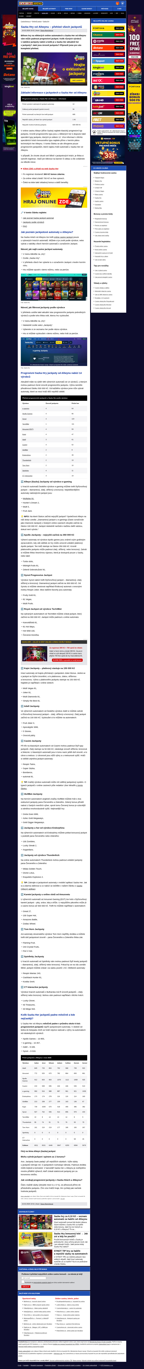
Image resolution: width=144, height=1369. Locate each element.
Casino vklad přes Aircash (103, 308)
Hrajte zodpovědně (25, 1196)
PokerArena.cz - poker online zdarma (67, 1311)
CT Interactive (27, 476)
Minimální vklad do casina (103, 291)
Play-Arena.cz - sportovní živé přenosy (68, 1324)
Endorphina (26, 455)
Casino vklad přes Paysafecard (104, 301)
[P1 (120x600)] (134, 81)
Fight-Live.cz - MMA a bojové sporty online (37, 1305)
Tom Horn (25, 465)
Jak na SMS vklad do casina (103, 294)
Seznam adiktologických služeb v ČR (61, 1360)
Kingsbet (28, 16)
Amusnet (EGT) (28, 429)
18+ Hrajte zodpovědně (90, 1365)
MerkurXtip (98, 208)
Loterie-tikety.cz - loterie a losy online (67, 1305)
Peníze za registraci (101, 225)
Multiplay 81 (28, 498)
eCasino (21, 16)
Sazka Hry (45, 13)
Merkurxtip (104, 13)
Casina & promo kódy (101, 232)
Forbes (80, 13)
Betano (73, 13)
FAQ (25, 226)
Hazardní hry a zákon (101, 256)
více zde (63, 1198)
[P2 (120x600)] (134, 151)
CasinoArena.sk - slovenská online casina (69, 1327)
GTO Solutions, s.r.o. (107, 1365)
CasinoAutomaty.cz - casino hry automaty (69, 1308)
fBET (117, 13)
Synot (24, 419)
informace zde (58, 1353)
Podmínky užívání (50, 1365)
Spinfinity (25, 470)
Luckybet (95, 13)
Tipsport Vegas (99, 177)
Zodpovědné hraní (104, 1344)
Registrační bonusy (101, 219)
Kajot (24, 434)
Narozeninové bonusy (102, 222)
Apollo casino (99, 201)
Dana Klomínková (46, 30)
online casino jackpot (63, 237)
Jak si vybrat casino (101, 270)
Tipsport (29, 13)
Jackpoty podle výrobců (33, 222)
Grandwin (87, 13)
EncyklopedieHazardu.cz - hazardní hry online (70, 1301)
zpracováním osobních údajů (42, 1282)
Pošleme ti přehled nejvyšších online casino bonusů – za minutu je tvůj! (52, 1274)
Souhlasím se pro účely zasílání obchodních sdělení (49, 1282)
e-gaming (25, 408)
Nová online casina (101, 249)
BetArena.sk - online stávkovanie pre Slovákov (38, 1324)
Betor (59, 13)
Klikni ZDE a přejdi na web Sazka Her (40, 169)
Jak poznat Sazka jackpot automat (38, 218)
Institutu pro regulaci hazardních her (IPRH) (66, 1344)
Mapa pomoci (77, 1360)
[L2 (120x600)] (9, 151)
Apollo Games (27, 414)
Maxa (122, 13)
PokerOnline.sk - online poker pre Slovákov (69, 1331)
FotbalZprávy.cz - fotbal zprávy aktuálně (36, 1308)
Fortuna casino (99, 184)
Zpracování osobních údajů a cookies (69, 1365)
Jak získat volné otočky (102, 235)
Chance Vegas (99, 191)
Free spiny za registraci (102, 229)
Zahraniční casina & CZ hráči (104, 253)
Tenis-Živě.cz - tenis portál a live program (36, 1315)
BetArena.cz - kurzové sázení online (35, 1301)
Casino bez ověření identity (103, 274)
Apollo (66, 13)
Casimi (24, 445)
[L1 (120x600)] (9, 81)
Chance (53, 13)
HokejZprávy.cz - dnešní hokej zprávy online (37, 1311)
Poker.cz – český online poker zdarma (68, 1315)
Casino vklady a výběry (102, 288)
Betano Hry (98, 181)
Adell (24, 439)
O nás (19, 1365)
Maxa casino (99, 194)
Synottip (36, 13)
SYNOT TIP (98, 188)
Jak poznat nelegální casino (103, 277)
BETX (111, 13)
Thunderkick (26, 460)
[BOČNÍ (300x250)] (108, 164)
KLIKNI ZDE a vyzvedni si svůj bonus (67, 660)
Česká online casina (101, 246)
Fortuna (21, 13)
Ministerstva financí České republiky (100, 1342)
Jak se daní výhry (100, 260)
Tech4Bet (25, 424)
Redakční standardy (37, 1365)
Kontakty (26, 1365)
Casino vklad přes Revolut (103, 305)
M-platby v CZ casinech (102, 298)
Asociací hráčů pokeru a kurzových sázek (31, 1346)
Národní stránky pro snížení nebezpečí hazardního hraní (99, 1360)
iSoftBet (25, 450)
